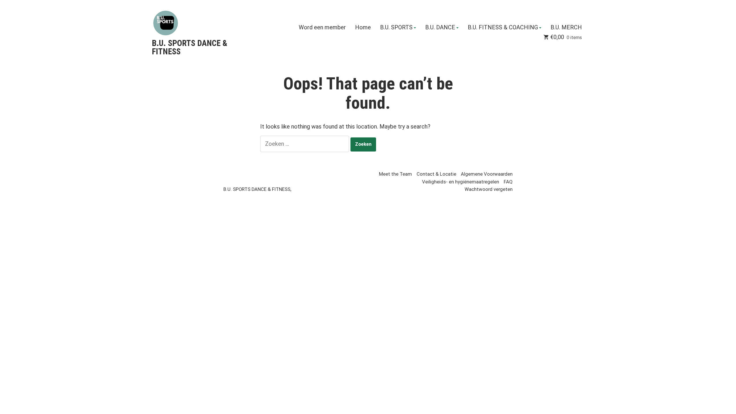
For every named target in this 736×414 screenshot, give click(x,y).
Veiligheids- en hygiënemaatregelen (460, 182)
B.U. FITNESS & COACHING (503, 27)
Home (363, 27)
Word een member (322, 27)
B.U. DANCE (440, 27)
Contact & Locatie (436, 174)
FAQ (508, 182)
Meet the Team (395, 174)
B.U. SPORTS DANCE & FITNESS (189, 47)
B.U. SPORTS (396, 27)
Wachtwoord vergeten (489, 189)
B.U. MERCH (566, 27)
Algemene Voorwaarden (487, 174)
